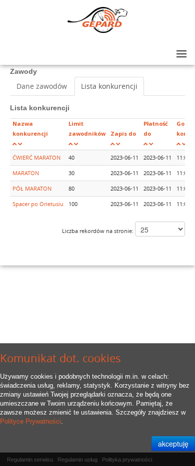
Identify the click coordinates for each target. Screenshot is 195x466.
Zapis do (123, 133)
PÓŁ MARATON (32, 188)
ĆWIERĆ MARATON (36, 157)
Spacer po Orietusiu (38, 204)
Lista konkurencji (109, 86)
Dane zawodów (41, 86)
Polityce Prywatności (30, 421)
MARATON (25, 173)
